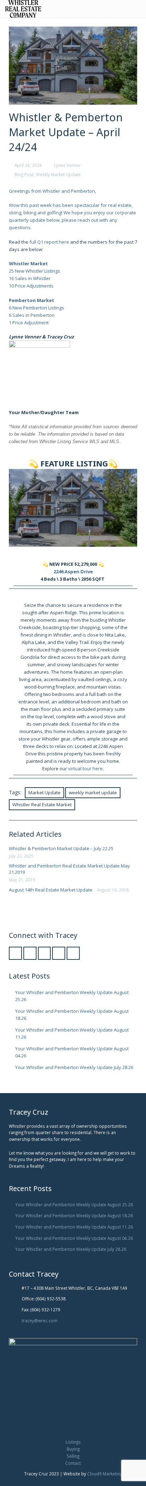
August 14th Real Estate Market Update (50, 890)
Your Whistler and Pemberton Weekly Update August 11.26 (74, 1227)
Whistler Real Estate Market (42, 804)
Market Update (44, 792)
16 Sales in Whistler (30, 278)
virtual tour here (85, 768)
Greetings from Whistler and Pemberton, (52, 191)
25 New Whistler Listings (34, 271)
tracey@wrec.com (39, 1320)
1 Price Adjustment (29, 322)
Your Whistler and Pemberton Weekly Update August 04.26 (74, 1238)
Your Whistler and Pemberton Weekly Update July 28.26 (74, 1067)
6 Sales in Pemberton (32, 315)
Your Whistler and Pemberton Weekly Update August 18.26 (74, 1215)
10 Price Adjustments (31, 286)
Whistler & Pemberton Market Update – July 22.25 (61, 848)
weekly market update (93, 792)
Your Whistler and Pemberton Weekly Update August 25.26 (74, 1204)
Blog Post (24, 174)
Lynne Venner (67, 165)
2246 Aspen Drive (73, 571)
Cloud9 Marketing (104, 1473)
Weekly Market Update (58, 174)
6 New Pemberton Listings (36, 307)
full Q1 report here (49, 242)
